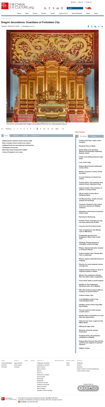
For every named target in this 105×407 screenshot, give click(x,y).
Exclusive (4, 365)
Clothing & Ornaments (43, 384)
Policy (26, 360)
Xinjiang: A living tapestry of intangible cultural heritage (89, 243)
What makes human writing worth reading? (14, 150)
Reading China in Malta (87, 146)
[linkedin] (95, 27)
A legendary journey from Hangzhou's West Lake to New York (89, 237)
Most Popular (80, 132)
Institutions (80, 363)
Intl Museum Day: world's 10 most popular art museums (91, 199)
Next (57, 129)
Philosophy (40, 378)
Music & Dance (41, 367)
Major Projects (18, 363)
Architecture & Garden (43, 375)
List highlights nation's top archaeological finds (88, 300)
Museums (79, 367)
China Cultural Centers (83, 371)
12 (52, 129)
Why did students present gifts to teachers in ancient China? (91, 290)
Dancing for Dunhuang (87, 217)
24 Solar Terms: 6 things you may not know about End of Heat (90, 221)
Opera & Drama (41, 369)
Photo (88, 13)
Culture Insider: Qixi (86, 295)
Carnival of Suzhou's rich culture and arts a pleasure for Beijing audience (90, 205)
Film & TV (39, 373)
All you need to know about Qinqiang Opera (89, 194)
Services (79, 360)
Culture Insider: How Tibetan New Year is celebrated (91, 254)
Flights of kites (84, 348)
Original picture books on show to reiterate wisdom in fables (91, 270)
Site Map (73, 2)
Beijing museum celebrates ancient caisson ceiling (17, 141)
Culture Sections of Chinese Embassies (88, 369)
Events (35, 13)
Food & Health (41, 376)
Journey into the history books (90, 226)
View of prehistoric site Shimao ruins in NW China (90, 230)
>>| (63, 129)
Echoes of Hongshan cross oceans (12, 152)
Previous (8, 129)
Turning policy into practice (10, 147)
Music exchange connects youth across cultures (16, 143)
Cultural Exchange (7, 363)
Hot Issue (4, 367)
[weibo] (98, 27)
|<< (2, 129)
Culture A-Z (40, 360)
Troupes (79, 365)
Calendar (16, 367)
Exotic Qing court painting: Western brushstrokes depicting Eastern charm (90, 151)
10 (44, 129)
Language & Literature (43, 365)
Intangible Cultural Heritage (44, 390)
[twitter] (91, 27)
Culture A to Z (63, 13)
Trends (52, 13)
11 (48, 129)
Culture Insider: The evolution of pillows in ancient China (90, 188)
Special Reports (77, 13)
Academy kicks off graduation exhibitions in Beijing (89, 336)
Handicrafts (40, 380)
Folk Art (39, 371)
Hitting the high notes (87, 326)
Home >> (4, 18)
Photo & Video (70, 360)
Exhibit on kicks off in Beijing (89, 285)
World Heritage (41, 388)
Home (19, 13)
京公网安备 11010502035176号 (29, 402)
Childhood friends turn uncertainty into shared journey (18, 145)
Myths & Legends (42, 386)
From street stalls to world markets (91, 280)
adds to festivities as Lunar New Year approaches (91, 316)
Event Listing (17, 365)
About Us (80, 2)
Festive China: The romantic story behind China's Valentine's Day (91, 183)
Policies (43, 13)
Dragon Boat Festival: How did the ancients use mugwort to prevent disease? (91, 342)
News (27, 13)
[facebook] (88, 27)
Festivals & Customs (42, 382)
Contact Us (89, 2)
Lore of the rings (85, 162)
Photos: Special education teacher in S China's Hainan (91, 248)
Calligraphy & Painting (43, 363)
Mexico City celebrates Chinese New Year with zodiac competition (91, 276)
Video (96, 13)
